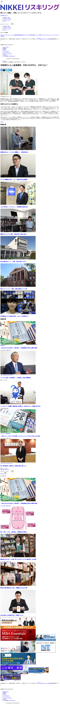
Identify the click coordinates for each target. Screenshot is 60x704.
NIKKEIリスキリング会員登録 (45, 38)
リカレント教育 (38, 34)
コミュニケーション (10, 34)
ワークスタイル (55, 34)
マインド (4, 34)
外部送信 (5, 54)
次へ (3, 121)
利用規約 (5, 48)
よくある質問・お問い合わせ (9, 56)
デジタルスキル (26, 34)
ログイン (6, 15)
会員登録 (2, 15)
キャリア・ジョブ (6, 20)
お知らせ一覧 (5, 47)
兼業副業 (20, 34)
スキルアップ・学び (7, 18)
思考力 (31, 34)
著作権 (4, 49)
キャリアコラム (8, 68)
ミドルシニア (44, 34)
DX (1, 34)
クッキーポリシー (6, 52)
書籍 (34, 34)
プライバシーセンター (7, 53)
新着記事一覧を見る (4, 469)
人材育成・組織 (6, 17)
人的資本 (2, 36)
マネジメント (49, 34)
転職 (17, 34)
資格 (15, 34)
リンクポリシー (6, 51)
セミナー (5, 21)
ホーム (4, 60)
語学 (22, 34)
